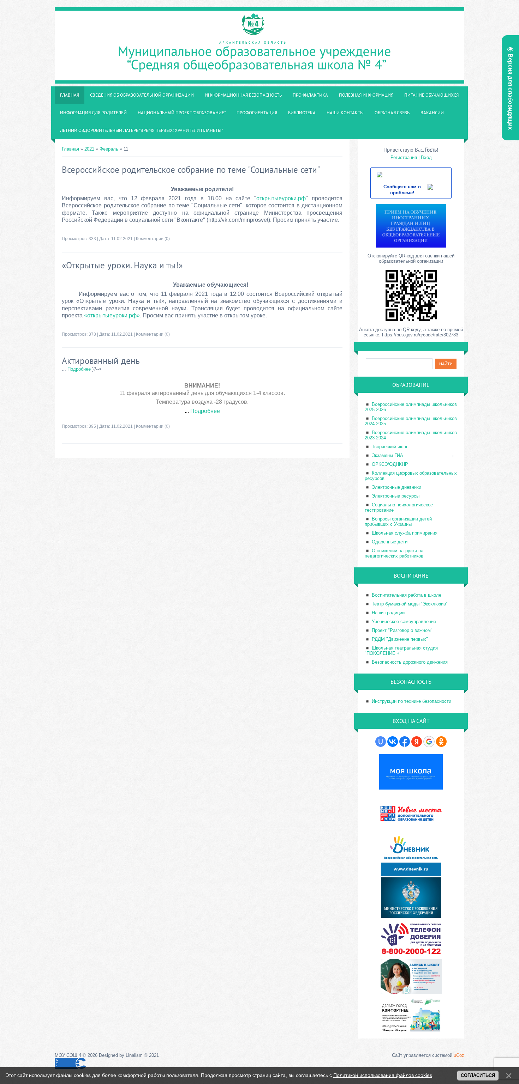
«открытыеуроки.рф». (112, 315)
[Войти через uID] (380, 741)
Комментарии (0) (153, 238)
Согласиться (478, 1075)
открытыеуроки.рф (281, 198)
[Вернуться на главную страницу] (259, 79)
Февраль (109, 149)
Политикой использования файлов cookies (382, 1075)
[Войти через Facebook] (404, 741)
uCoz (459, 1055)
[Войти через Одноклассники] (441, 741)
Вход (426, 157)
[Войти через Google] (429, 741)
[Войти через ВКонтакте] (392, 741)
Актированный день (101, 360)
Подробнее (79, 369)
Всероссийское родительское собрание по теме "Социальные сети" (191, 169)
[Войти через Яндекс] (416, 741)
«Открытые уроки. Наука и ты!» (122, 265)
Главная (70, 149)
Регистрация (403, 157)
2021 (89, 149)
